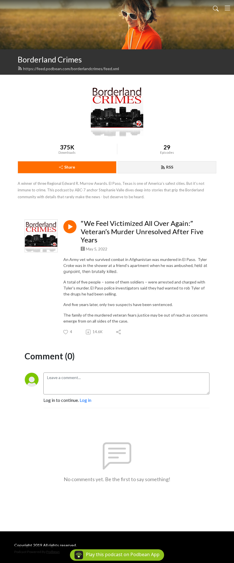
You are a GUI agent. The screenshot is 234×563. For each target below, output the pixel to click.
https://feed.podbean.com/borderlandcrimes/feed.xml (71, 68)
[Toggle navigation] (227, 8)
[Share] (119, 332)
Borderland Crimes (50, 59)
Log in (85, 400)
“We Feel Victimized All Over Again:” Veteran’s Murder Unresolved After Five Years (142, 231)
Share (69, 167)
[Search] (216, 8)
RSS (169, 167)
